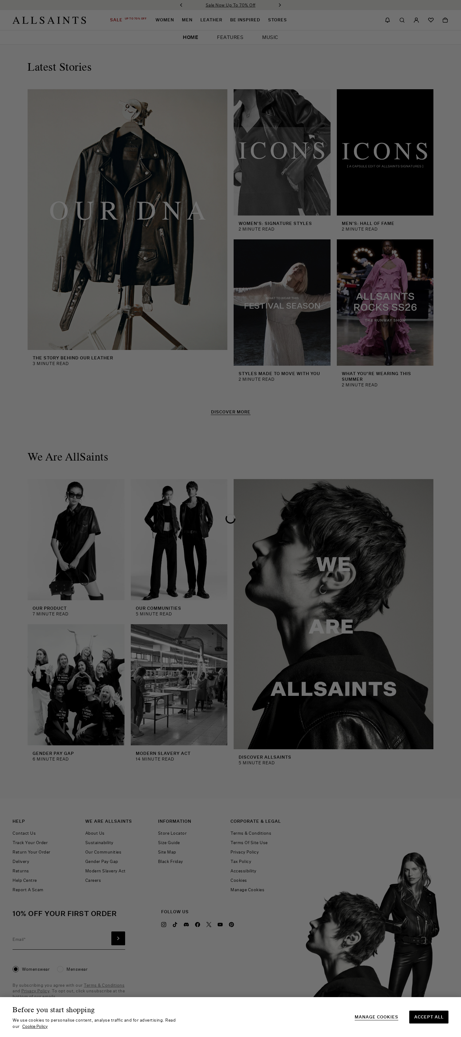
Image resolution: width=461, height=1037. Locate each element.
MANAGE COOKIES (376, 1017)
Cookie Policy (35, 1026)
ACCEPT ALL (429, 1016)
